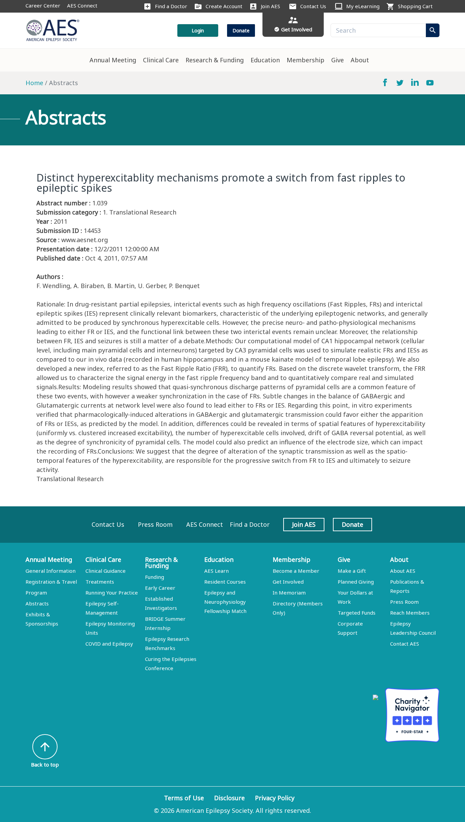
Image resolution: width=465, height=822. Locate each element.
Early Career (160, 587)
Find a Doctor (171, 6)
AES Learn (216, 570)
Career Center (43, 5)
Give (337, 60)
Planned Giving (356, 581)
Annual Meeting (113, 60)
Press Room (155, 524)
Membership (305, 60)
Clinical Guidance (105, 570)
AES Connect (82, 5)
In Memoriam (289, 592)
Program (36, 592)
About (360, 60)
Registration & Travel (51, 581)
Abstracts (37, 603)
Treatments (99, 581)
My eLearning (363, 6)
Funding (154, 576)
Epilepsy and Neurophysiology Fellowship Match (225, 601)
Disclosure (229, 798)
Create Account (224, 6)
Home (34, 83)
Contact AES (404, 643)
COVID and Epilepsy (109, 643)
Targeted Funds (356, 612)
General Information (51, 570)
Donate (241, 30)
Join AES (270, 6)
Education (265, 60)
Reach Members (410, 612)
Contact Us (313, 6)
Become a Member (296, 570)
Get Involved (288, 581)
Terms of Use (184, 798)
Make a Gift (352, 570)
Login (198, 30)
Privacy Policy (274, 798)
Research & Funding (215, 60)
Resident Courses (225, 581)
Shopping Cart (415, 6)
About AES (402, 570)
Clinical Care (161, 60)
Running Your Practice (111, 592)
